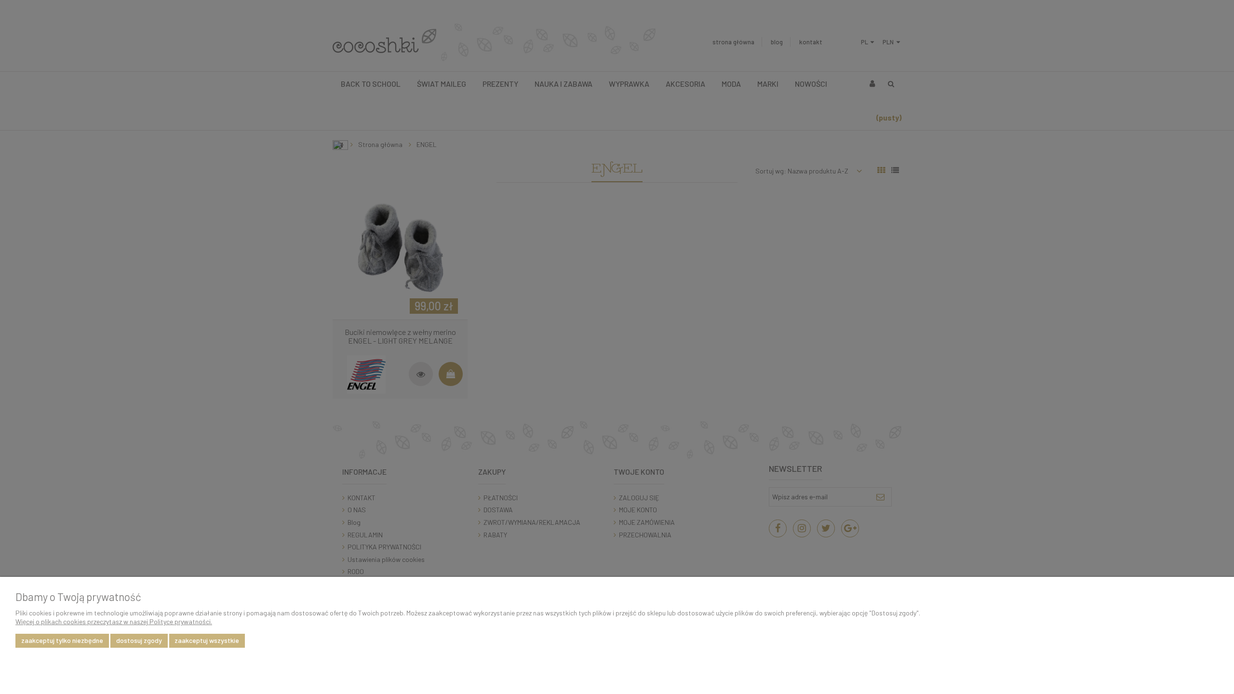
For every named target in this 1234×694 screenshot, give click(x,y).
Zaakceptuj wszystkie (206, 640)
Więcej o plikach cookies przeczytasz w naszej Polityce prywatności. (113, 621)
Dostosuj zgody (139, 640)
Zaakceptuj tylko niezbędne (62, 640)
